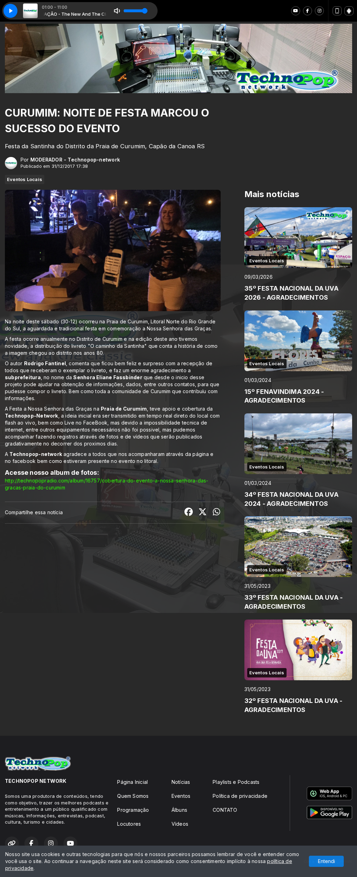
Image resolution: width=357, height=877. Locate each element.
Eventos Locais (24, 179)
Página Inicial (132, 782)
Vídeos (180, 824)
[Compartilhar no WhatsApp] (216, 513)
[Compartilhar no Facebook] (188, 513)
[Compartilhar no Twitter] (202, 513)
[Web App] (337, 10)
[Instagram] (319, 10)
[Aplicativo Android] (349, 10)
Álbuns (179, 810)
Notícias (181, 782)
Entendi (326, 861)
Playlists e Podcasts (236, 782)
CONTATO (225, 810)
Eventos (181, 796)
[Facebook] (307, 10)
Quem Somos (133, 796)
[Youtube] (295, 10)
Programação (133, 810)
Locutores (129, 824)
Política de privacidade (240, 796)
